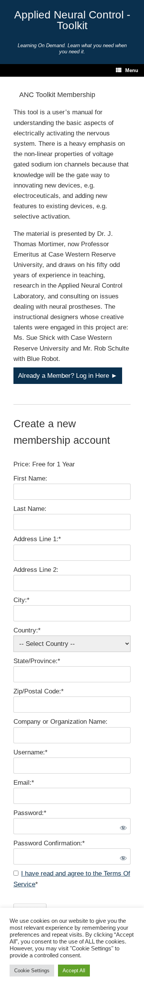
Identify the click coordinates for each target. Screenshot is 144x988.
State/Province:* (36, 661)
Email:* (23, 782)
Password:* (29, 813)
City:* (21, 600)
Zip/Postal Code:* (38, 691)
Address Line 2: (35, 569)
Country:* (27, 630)
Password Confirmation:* (49, 843)
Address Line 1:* (37, 539)
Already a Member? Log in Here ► (68, 375)
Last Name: (29, 508)
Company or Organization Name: (60, 721)
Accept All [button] (74, 970)
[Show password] (122, 826)
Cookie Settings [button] (32, 970)
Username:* (30, 752)
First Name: (30, 478)
